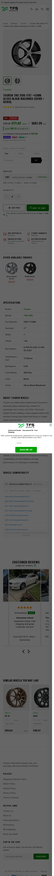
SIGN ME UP (26, 450)
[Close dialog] (50, 424)
